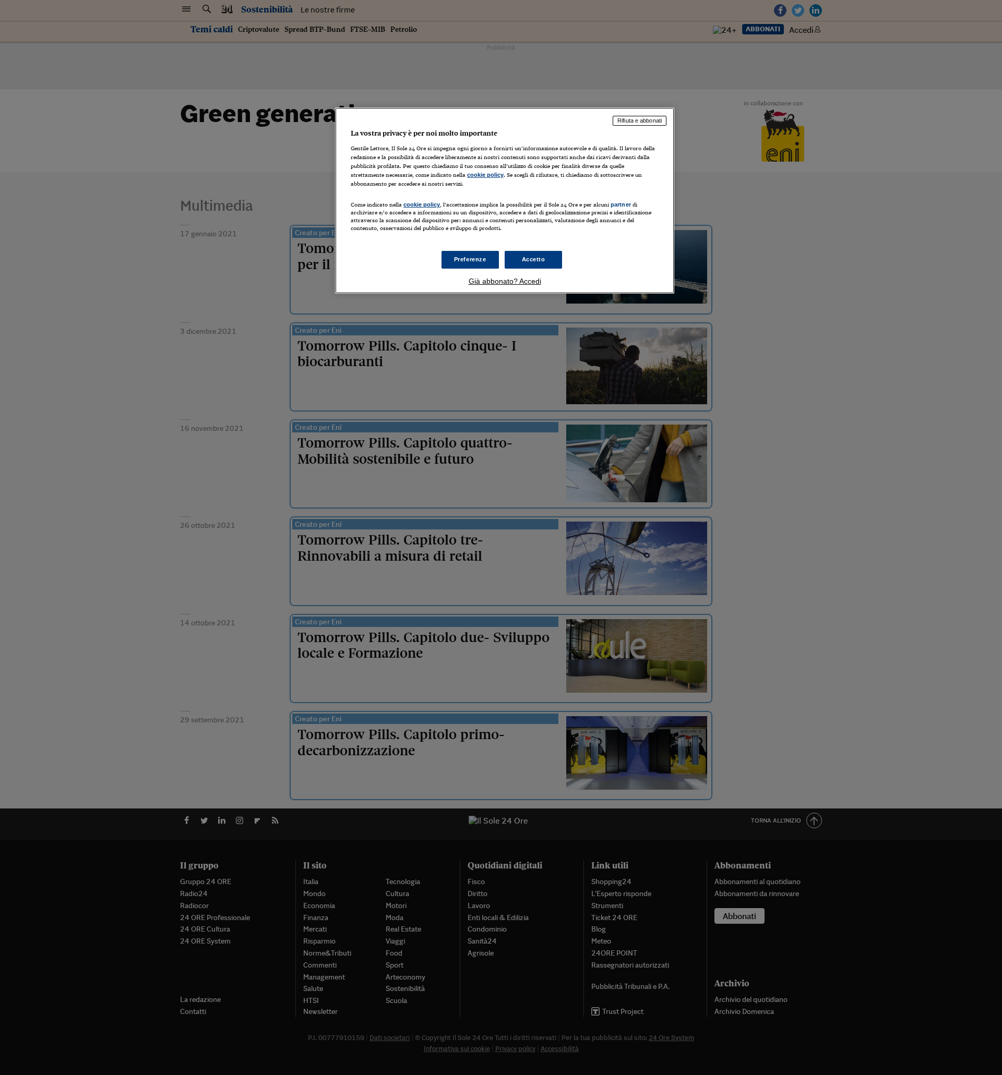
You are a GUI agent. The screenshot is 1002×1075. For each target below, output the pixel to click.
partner (621, 204)
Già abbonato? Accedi (505, 281)
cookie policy (485, 175)
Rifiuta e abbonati (639, 120)
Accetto (533, 259)
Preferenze (470, 259)
